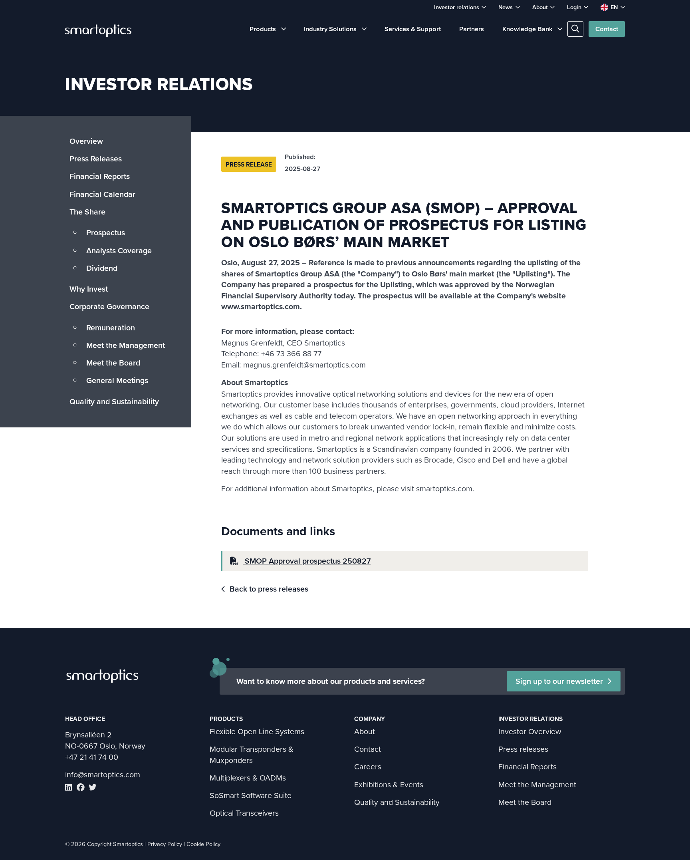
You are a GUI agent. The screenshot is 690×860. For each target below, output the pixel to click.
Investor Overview (529, 731)
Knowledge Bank (527, 29)
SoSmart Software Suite (250, 795)
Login (574, 7)
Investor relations (456, 7)
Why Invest (88, 288)
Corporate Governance (109, 306)
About (540, 7)
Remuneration (110, 327)
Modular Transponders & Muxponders (251, 754)
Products (263, 29)
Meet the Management (125, 345)
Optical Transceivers (244, 812)
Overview (86, 141)
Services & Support (413, 29)
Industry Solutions (330, 29)
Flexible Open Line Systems (257, 731)
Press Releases (95, 158)
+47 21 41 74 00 (91, 756)
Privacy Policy (164, 844)
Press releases (523, 748)
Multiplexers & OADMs (248, 777)
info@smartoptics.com (102, 774)
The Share (87, 211)
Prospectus (105, 232)
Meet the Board (113, 362)
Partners (471, 29)
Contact (606, 29)
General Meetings (117, 380)
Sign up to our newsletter (559, 681)
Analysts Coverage (119, 250)
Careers (367, 766)
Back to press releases (269, 589)
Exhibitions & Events (388, 784)
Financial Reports (99, 176)
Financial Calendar (102, 194)
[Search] (575, 29)
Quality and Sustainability (114, 401)
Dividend (101, 268)
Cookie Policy (203, 844)
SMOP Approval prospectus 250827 (307, 560)
